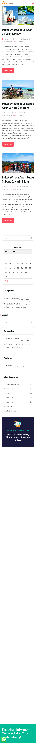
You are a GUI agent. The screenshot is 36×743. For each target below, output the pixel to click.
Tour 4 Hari (27, 304)
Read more (8, 70)
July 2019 (20, 367)
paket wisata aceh (24, 39)
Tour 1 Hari (25, 300)
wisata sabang (21, 307)
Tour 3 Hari (18, 304)
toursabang (8, 42)
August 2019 (10, 365)
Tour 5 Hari (10, 307)
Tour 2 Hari (8, 304)
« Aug (6, 281)
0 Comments (19, 42)
